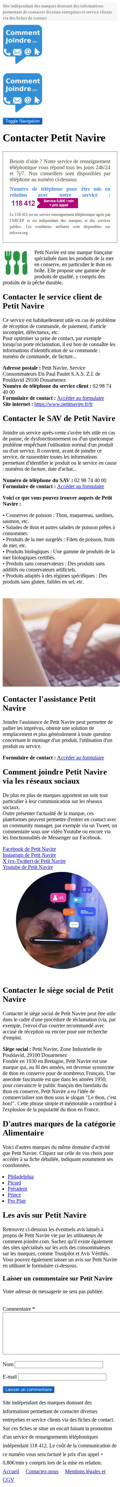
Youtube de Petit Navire (28, 867)
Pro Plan (17, 1201)
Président (17, 1189)
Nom (8, 1364)
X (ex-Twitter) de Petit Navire (34, 861)
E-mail (10, 1377)
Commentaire (19, 1309)
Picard (14, 1183)
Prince (14, 1195)
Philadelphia (21, 1176)
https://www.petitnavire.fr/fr (63, 404)
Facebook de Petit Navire (29, 849)
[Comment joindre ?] (23, 62)
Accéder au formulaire (80, 398)
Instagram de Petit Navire (29, 855)
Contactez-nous (42, 1471)
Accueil (11, 1471)
